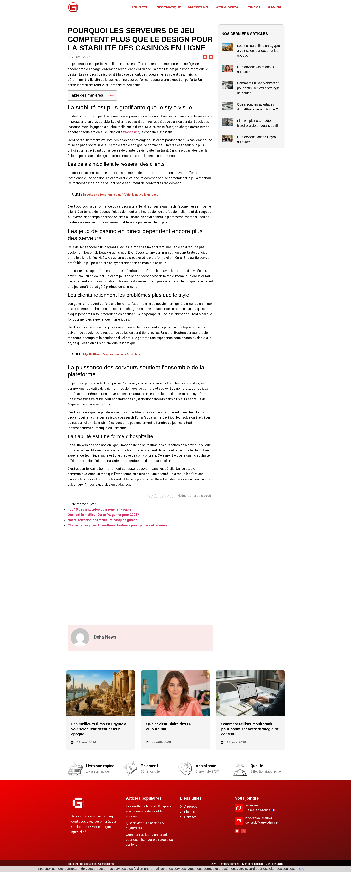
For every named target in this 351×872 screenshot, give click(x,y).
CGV (213, 863)
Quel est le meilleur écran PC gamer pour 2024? (103, 515)
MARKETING (198, 7)
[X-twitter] (243, 831)
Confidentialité (274, 863)
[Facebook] (237, 831)
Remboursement (229, 863)
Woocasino (131, 132)
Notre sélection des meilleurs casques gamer (102, 520)
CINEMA (254, 7)
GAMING (275, 7)
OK (301, 869)
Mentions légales (252, 863)
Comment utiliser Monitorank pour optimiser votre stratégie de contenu (258, 88)
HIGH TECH (139, 7)
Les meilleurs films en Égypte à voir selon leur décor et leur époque (258, 50)
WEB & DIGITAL (228, 7)
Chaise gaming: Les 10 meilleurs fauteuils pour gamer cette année (117, 525)
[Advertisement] (140, 574)
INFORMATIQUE (168, 7)
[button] (205, 57)
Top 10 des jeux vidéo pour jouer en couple (99, 509)
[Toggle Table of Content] (109, 95)
